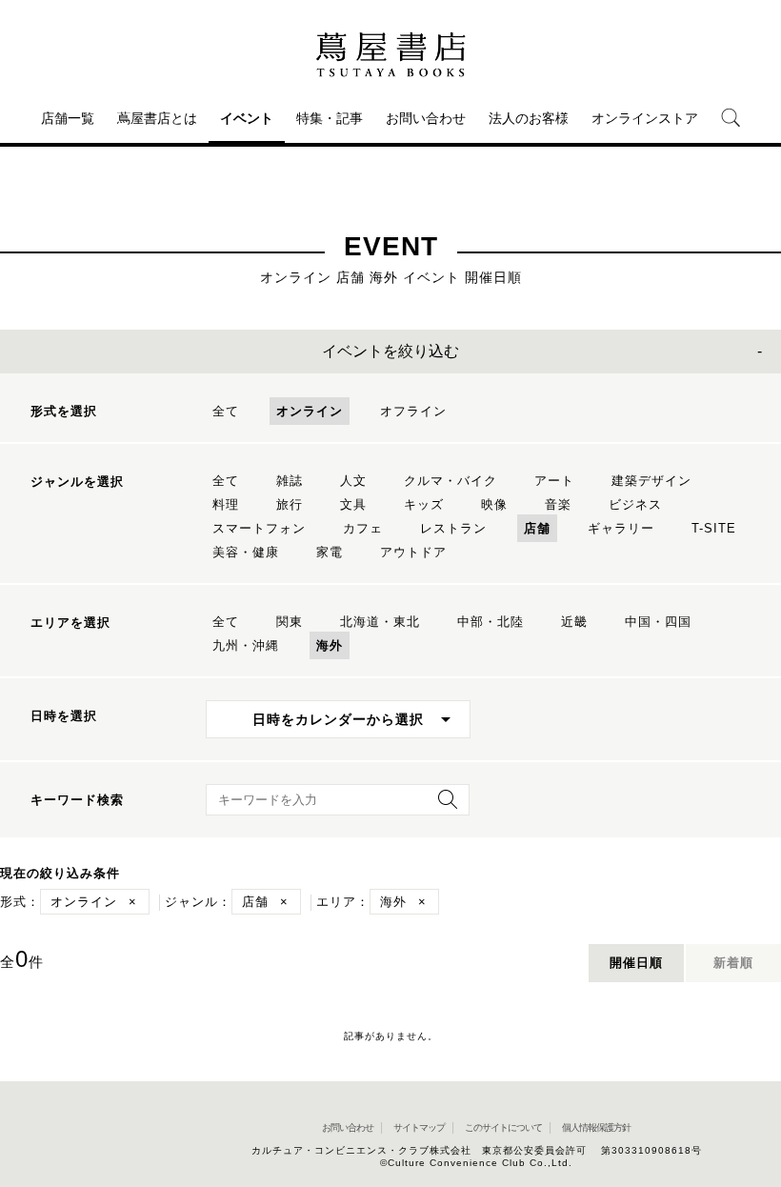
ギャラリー (621, 528)
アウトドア (413, 552)
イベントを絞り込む (390, 351)
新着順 (733, 963)
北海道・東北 (380, 621)
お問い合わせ (426, 118)
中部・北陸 (490, 621)
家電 (329, 552)
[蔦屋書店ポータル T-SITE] (390, 54)
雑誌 (289, 480)
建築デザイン (651, 480)
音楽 (558, 504)
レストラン (453, 528)
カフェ (363, 528)
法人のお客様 (529, 118)
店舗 (537, 528)
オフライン (413, 411)
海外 (329, 645)
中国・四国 (658, 621)
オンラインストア (644, 118)
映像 (494, 504)
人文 (353, 480)
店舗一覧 (67, 118)
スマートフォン (259, 528)
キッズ (424, 504)
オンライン (309, 411)
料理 (225, 504)
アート (554, 480)
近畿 (574, 621)
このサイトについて (503, 1127)
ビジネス (635, 504)
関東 (289, 621)
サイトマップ (419, 1127)
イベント (246, 118)
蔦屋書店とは (157, 118)
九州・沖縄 (245, 645)
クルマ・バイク (450, 480)
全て (225, 411)
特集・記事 (329, 118)
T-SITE (713, 528)
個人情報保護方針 (596, 1127)
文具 (353, 504)
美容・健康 (245, 552)
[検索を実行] (443, 805)
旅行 (289, 504)
